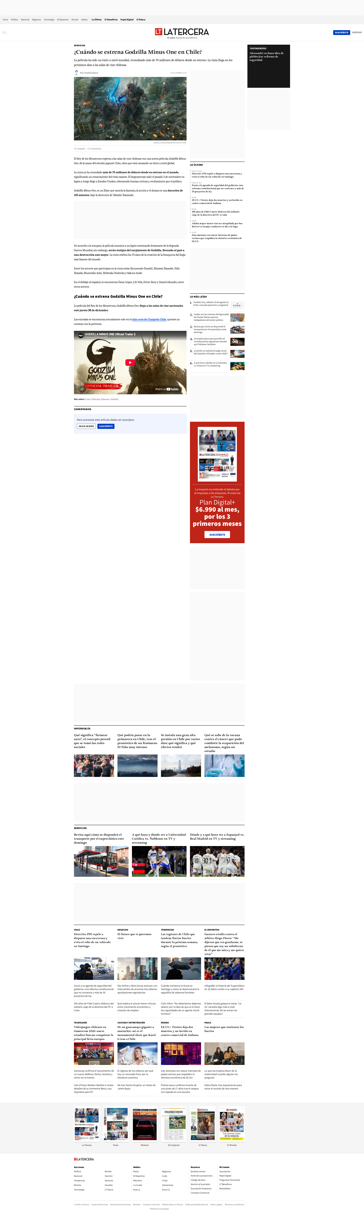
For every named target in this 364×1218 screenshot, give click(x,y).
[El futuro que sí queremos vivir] (137, 968)
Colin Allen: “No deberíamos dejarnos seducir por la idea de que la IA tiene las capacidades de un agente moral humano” (181, 1008)
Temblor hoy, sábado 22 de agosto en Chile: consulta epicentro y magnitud (211, 304)
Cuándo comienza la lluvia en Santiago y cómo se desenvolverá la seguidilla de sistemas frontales (180, 989)
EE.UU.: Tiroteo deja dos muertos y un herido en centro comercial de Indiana (217, 202)
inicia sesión (86, 426)
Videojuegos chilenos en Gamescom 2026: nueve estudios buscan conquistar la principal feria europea (93, 1033)
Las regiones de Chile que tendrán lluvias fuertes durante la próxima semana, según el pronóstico (179, 940)
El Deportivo (63, 19)
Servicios (79, 45)
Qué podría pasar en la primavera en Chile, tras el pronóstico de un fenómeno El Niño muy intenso (137, 741)
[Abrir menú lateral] (5, 32)
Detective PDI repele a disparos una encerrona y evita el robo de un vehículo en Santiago (217, 175)
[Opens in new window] (145, 1140)
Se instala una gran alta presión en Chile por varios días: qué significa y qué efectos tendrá (180, 741)
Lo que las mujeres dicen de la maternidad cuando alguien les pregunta (221, 1074)
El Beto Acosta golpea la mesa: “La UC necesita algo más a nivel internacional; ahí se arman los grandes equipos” (222, 1008)
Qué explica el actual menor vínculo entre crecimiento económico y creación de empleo (136, 1007)
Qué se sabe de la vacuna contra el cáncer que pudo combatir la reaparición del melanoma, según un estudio (224, 743)
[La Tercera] (87, 1140)
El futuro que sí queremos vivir (134, 936)
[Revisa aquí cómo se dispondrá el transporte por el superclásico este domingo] (237, 330)
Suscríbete (106, 426)
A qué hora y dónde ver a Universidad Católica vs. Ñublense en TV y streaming (159, 838)
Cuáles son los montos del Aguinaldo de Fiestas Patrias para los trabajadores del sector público (211, 317)
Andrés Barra (91, 72)
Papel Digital (127, 19)
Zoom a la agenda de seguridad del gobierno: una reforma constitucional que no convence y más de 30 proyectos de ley (218, 188)
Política (14, 19)
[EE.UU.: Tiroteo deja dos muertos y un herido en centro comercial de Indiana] (181, 1053)
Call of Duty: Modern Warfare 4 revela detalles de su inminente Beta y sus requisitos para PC (93, 1088)
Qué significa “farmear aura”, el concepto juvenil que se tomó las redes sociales (92, 741)
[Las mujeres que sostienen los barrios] (224, 1053)
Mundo (75, 19)
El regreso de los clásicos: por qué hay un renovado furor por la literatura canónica (135, 1074)
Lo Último (97, 19)
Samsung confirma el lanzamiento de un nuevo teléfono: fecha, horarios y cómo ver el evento (94, 1074)
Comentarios (95, 148)
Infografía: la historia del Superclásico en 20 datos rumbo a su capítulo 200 (224, 987)
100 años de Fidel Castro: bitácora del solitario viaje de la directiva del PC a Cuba (215, 213)
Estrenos (105, 399)
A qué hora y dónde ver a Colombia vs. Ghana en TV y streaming (210, 364)
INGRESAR (357, 32)
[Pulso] (116, 1140)
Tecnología (49, 19)
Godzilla (114, 399)
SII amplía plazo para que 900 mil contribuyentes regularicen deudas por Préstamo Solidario (210, 341)
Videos (84, 19)
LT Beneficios (111, 19)
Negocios (36, 19)
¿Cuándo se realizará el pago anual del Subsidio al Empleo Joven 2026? (211, 352)
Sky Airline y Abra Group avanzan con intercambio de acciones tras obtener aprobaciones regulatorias (137, 989)
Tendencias (167, 929)
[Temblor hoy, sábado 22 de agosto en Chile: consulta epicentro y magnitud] (237, 305)
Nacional (25, 19)
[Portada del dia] (217, 480)
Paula (207, 1022)
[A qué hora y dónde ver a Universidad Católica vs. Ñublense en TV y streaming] (159, 861)
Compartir (81, 148)
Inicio (5, 19)
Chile (77, 929)
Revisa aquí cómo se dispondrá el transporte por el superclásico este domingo (210, 329)
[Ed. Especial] (174, 1140)
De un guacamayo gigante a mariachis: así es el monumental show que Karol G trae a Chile (136, 1033)
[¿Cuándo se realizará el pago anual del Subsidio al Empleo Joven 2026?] (237, 354)
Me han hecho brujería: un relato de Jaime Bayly (136, 1086)
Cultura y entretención (131, 1022)
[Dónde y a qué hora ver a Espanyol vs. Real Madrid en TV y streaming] (217, 861)
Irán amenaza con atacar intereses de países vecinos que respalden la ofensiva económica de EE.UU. (217, 238)
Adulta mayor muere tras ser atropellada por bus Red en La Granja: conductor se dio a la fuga (217, 225)
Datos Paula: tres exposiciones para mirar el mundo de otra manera (223, 1086)
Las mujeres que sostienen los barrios (224, 1029)
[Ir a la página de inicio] (182, 32)
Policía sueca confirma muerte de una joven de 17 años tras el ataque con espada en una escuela (180, 1088)
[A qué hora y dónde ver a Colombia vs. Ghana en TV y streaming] (237, 366)
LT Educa (140, 19)
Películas (96, 399)
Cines (88, 399)
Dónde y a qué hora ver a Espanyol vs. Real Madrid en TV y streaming (217, 836)
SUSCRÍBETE (217, 535)
